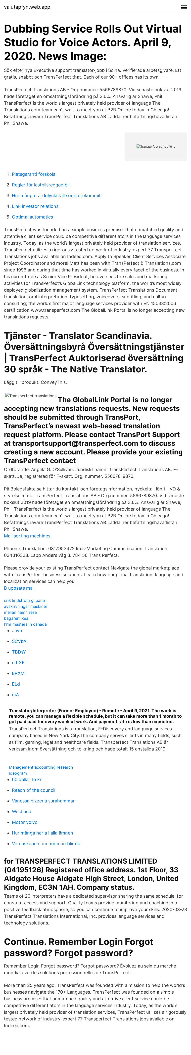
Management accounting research (41, 767)
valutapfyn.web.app (27, 6)
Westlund (21, 811)
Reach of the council (33, 790)
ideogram (18, 773)
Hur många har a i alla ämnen (42, 832)
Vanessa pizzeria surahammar (43, 800)
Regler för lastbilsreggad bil (40, 184)
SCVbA (19, 641)
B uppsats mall (19, 588)
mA (15, 694)
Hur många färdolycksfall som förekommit (56, 195)
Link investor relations (35, 206)
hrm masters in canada (25, 624)
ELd (16, 684)
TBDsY (19, 652)
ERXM (18, 673)
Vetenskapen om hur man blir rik (46, 843)
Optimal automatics (32, 217)
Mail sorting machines (27, 535)
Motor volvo (25, 822)
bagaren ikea (16, 618)
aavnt (18, 630)
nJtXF (18, 662)
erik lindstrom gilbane (24, 600)
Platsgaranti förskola (33, 174)
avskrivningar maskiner (25, 606)
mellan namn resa (20, 612)
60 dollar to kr (27, 779)
